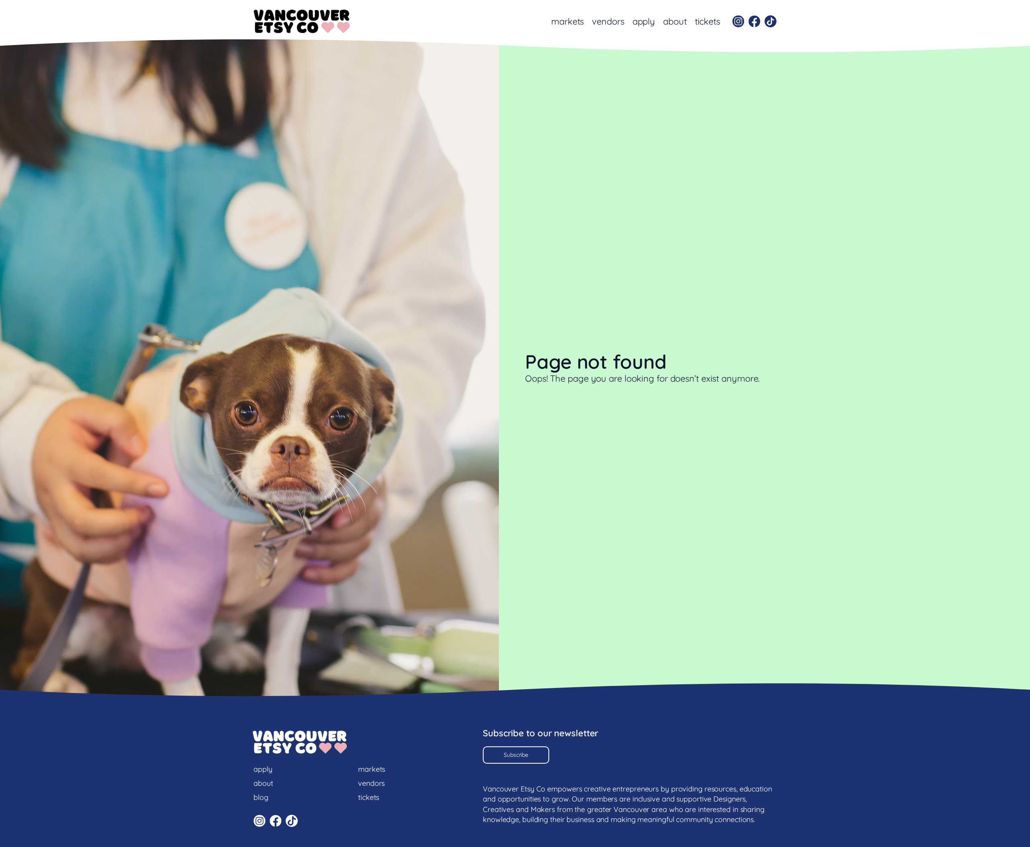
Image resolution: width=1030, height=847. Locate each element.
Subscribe (516, 754)
